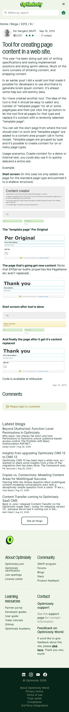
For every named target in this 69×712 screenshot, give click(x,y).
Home (4, 24)
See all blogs (34, 520)
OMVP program (46, 563)
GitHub (9, 624)
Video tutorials (14, 620)
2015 (24, 24)
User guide (11, 616)
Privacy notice (34, 691)
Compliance (34, 701)
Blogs (14, 24)
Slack (40, 576)
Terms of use (34, 694)
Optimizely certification (12, 569)
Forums (41, 568)
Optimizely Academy (17, 628)
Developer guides (15, 611)
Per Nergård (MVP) (24, 31)
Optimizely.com (14, 563)
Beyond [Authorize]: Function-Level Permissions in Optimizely (27, 430)
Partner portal (13, 607)
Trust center (34, 698)
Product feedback (48, 580)
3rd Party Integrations (34, 705)
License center (14, 579)
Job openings (13, 574)
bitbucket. (36, 378)
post (22, 80)
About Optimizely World (34, 687)
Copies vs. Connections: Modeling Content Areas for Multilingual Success (33, 477)
